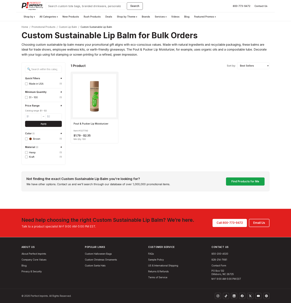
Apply (43, 124)
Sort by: (231, 65)
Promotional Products (43, 26)
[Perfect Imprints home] (32, 6)
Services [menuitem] (161, 16)
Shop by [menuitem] (29, 16)
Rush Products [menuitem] (92, 16)
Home (25, 26)
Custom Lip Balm (68, 26)
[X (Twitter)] (250, 296)
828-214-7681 (219, 259)
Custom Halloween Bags (98, 253)
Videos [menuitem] (175, 16)
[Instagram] (218, 296)
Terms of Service (157, 277)
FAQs (151, 253)
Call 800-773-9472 (230, 222)
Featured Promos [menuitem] (205, 16)
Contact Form (219, 265)
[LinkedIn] (234, 296)
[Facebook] (242, 296)
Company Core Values (34, 259)
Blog (24, 265)
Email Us (259, 222)
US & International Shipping (163, 265)
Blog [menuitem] (186, 16)
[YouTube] (258, 296)
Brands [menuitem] (146, 16)
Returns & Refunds (158, 271)
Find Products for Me (245, 181)
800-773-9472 (241, 6)
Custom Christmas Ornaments (101, 259)
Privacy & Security (32, 271)
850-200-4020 (220, 253)
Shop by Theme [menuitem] (127, 16)
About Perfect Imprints (34, 253)
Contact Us (260, 6)
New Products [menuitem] (70, 16)
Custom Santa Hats (95, 265)
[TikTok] (226, 296)
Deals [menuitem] (108, 16)
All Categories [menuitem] (49, 16)
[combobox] (85, 6)
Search (134, 6)
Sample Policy (156, 259)
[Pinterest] (266, 296)
